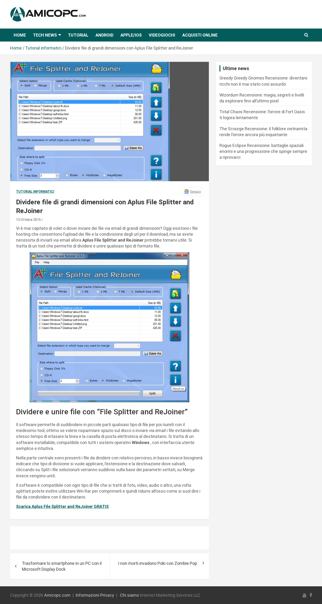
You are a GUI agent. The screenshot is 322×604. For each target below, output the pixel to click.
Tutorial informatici (35, 191)
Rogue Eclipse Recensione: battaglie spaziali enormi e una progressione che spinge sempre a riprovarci (263, 151)
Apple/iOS (131, 35)
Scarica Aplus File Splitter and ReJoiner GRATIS (62, 506)
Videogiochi (162, 35)
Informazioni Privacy (94, 595)
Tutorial (78, 35)
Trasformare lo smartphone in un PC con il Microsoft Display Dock (62, 566)
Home (20, 35)
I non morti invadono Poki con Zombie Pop (157, 563)
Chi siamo (129, 595)
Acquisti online (200, 35)
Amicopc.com (57, 595)
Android (104, 35)
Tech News (45, 35)
